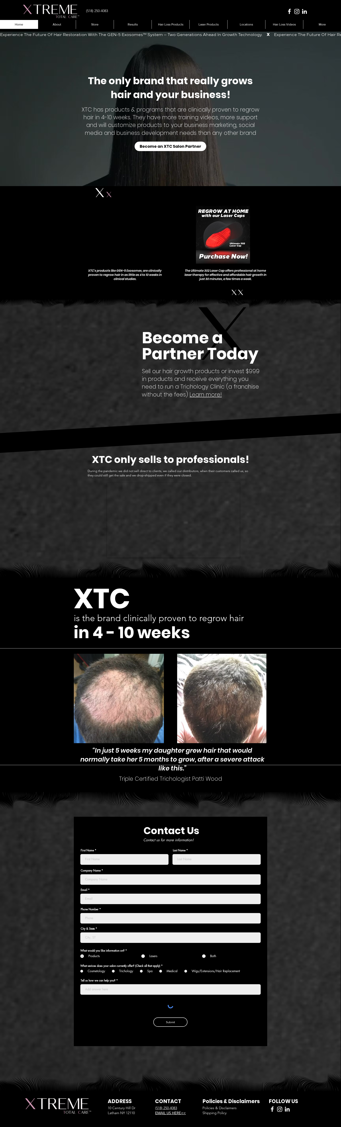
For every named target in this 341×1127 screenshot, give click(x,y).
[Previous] (22, 109)
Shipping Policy (214, 1113)
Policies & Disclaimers (219, 1108)
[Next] (318, 109)
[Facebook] (289, 11)
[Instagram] (296, 11)
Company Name (91, 870)
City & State (88, 928)
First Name (87, 850)
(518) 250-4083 (166, 1108)
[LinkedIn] (304, 11)
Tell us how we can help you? (98, 980)
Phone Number (89, 909)
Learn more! (206, 394)
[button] (133, 24)
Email (84, 890)
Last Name (179, 850)
